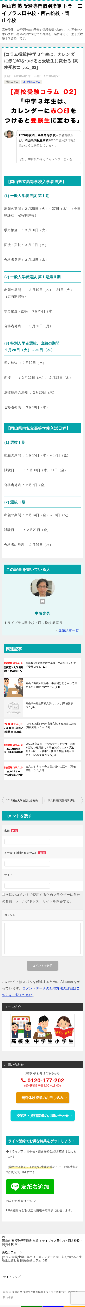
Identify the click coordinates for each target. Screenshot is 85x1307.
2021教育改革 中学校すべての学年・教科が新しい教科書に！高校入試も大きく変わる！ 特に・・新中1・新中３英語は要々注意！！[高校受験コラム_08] (50, 749)
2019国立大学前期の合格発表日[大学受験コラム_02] (24, 800)
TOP (42, 1242)
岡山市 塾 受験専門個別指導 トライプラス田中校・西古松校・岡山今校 (37, 13)
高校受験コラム (31, 81)
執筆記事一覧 (69, 631)
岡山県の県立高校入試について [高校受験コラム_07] (51, 705)
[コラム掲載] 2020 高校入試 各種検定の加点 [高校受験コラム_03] (51, 725)
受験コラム (12, 81)
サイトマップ (11, 1276)
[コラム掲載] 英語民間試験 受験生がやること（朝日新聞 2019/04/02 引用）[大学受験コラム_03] (64, 800)
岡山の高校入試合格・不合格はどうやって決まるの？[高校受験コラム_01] (51, 685)
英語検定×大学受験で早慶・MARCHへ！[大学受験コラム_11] (51, 665)
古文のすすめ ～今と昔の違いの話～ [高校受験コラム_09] (51, 768)
